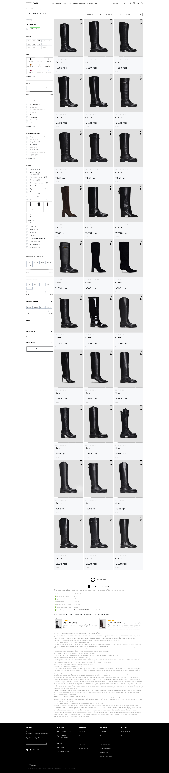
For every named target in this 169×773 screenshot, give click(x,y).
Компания (82, 727)
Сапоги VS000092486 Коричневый (85, 610)
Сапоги (58, 62)
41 (127, 59)
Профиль (124, 727)
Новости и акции (104, 731)
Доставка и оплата (105, 740)
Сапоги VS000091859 (114, 622)
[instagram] (27, 750)
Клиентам (103, 727)
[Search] (130, 3)
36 (56, 59)
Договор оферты (83, 748)
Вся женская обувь (37, 9)
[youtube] (38, 750)
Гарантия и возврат (105, 744)
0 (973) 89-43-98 (64, 739)
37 (58, 59)
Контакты (60, 727)
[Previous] (57, 623)
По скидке (109, 14)
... (100, 586)
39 (63, 59)
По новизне (89, 14)
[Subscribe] (45, 743)
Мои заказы (124, 735)
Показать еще (101, 580)
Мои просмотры (125, 740)
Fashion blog (92, 3)
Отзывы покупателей (105, 748)
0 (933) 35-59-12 (64, 737)
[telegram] (34, 749)
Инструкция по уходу (106, 756)
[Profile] (138, 3)
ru (125, 3)
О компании (82, 731)
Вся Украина (116, 3)
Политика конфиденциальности (52, 768)
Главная (28, 9)
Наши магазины (83, 744)
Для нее (31, 737)
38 (61, 59)
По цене (128, 14)
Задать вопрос (104, 752)
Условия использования (33, 768)
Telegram (62, 747)
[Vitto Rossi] (32, 3)
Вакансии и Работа (84, 740)
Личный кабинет (125, 731)
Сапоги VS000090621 (70, 622)
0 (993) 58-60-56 (64, 735)
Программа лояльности (106, 735)
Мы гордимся (82, 735)
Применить (39, 349)
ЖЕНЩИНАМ (56, 3)
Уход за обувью (79, 3)
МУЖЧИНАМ (67, 3)
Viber (61, 743)
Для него (40, 737)
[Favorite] (134, 3)
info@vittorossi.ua (64, 751)
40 (65, 59)
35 (86, 280)
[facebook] (30, 749)
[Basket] (142, 3)
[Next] (140, 623)
